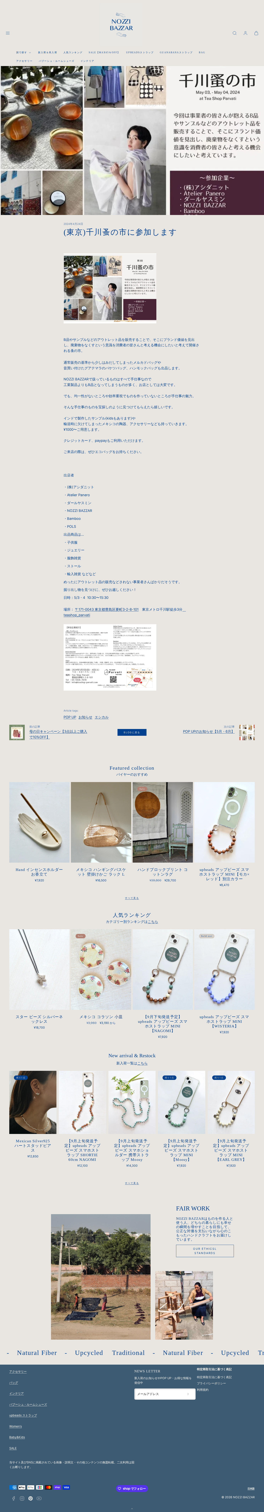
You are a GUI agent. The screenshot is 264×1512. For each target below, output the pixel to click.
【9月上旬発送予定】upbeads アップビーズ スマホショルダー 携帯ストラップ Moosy (132, 1150)
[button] (7, 33)
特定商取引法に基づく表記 (214, 1377)
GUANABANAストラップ (176, 52)
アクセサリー (24, 61)
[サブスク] (188, 1394)
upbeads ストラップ (23, 1415)
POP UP (70, 717)
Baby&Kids (17, 1437)
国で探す (21, 52)
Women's (15, 1426)
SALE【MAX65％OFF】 (104, 52)
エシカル (102, 717)
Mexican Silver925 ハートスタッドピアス (32, 1145)
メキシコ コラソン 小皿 (101, 1017)
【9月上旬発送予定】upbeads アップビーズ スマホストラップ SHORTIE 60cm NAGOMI (82, 1150)
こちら (153, 922)
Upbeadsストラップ (140, 52)
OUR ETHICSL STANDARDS (205, 1251)
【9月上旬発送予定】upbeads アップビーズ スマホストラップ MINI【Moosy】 (182, 1150)
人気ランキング (73, 52)
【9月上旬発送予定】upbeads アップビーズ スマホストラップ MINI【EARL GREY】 (231, 1150)
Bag (202, 52)
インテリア (87, 61)
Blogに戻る (132, 732)
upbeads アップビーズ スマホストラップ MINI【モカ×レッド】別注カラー (224, 874)
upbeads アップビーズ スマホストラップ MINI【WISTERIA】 (224, 1021)
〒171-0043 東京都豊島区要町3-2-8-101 (107, 609)
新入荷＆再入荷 (47, 52)
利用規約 (203, 1390)
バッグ (13, 1382)
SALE (13, 1448)
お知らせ (85, 717)
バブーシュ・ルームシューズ (56, 61)
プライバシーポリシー (211, 1383)
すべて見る (132, 898)
